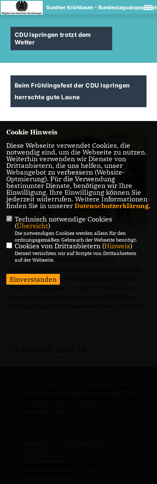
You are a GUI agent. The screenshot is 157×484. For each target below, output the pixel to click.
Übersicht (32, 225)
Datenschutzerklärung (112, 205)
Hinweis (117, 246)
